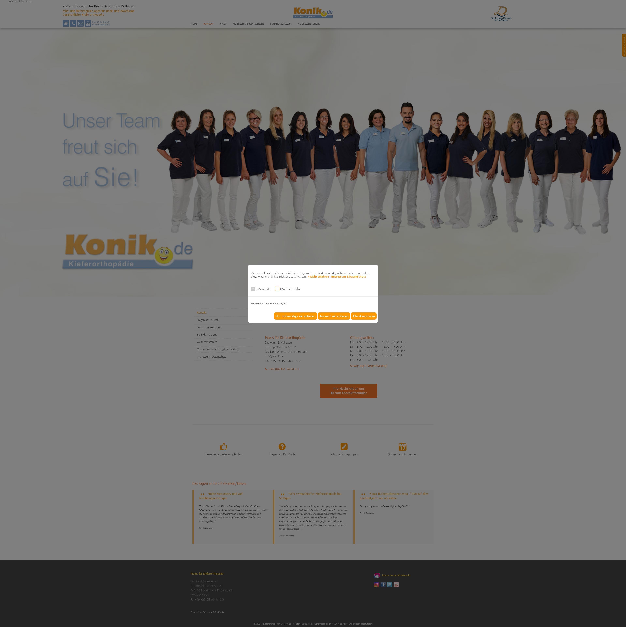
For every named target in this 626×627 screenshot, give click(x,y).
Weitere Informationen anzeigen (268, 303)
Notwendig (263, 288)
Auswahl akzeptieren (334, 316)
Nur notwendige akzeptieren (295, 316)
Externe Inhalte (290, 288)
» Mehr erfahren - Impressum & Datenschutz (337, 276)
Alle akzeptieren (363, 316)
